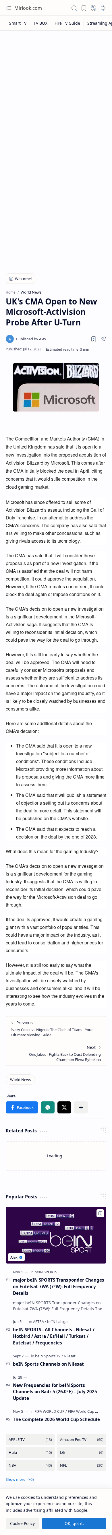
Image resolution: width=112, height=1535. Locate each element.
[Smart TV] (18, 23)
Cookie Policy (22, 1523)
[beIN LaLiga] (57, 1321)
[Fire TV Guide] (67, 23)
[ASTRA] (39, 1321)
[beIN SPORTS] (45, 1271)
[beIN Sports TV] (49, 1356)
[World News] (20, 1079)
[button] (8, 8)
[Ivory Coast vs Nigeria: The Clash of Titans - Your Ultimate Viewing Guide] (56, 1028)
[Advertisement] (56, 92)
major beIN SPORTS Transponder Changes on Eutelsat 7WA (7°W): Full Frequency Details (58, 1286)
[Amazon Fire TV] (81, 1439)
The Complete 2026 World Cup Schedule (56, 1419)
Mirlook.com (28, 8)
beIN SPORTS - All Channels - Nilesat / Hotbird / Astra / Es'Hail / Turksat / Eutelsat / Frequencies (53, 1336)
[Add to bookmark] (100, 1213)
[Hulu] (30, 1452)
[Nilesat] (70, 1356)
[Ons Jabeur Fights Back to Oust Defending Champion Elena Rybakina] (56, 1053)
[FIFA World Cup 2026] (85, 1411)
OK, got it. (74, 1523)
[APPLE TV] (30, 1439)
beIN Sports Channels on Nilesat (48, 1364)
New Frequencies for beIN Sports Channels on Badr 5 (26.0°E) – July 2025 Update (55, 1391)
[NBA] (30, 1465)
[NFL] (81, 1465)
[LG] (81, 1452)
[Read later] (93, 339)
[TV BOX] (40, 23)
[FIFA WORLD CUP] (50, 1411)
